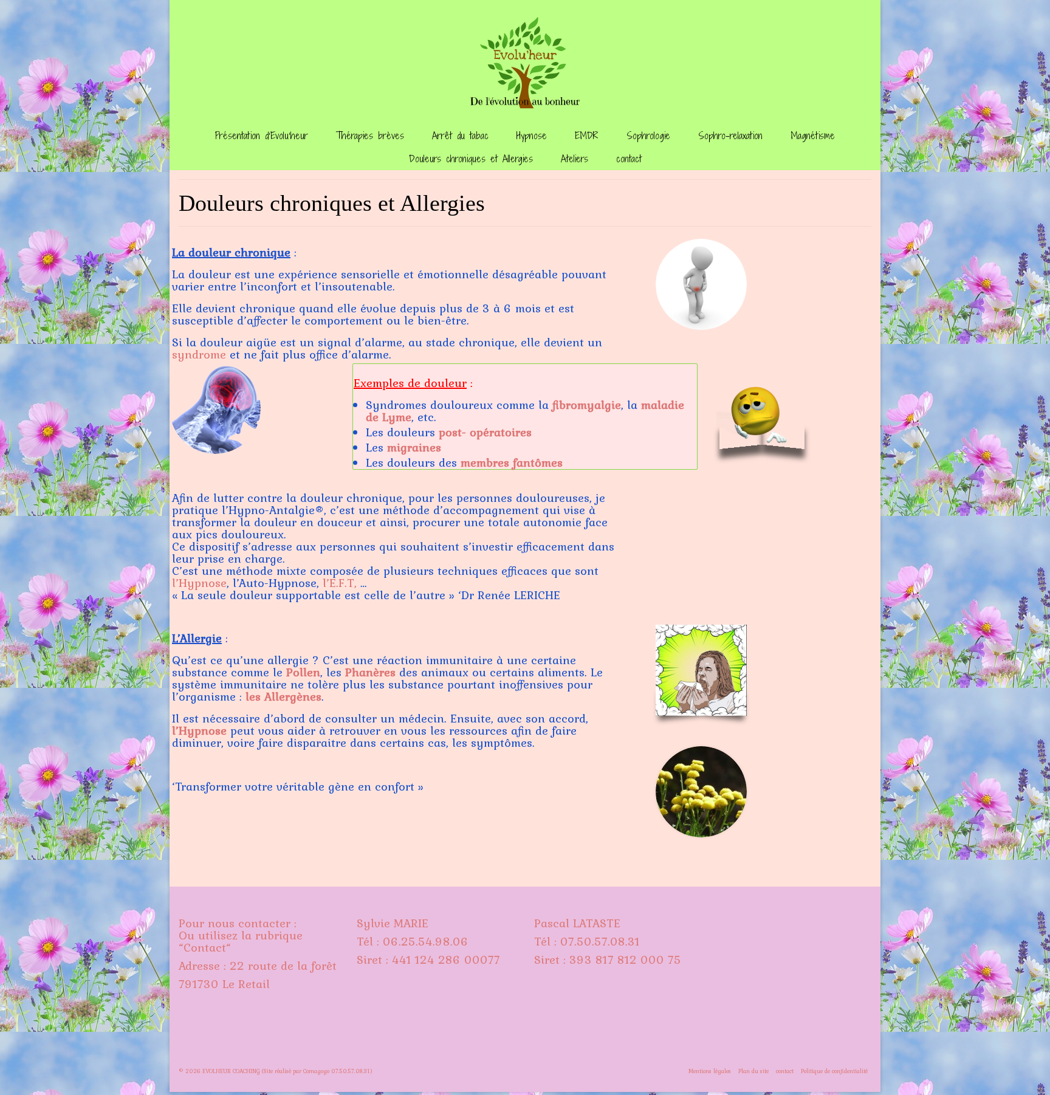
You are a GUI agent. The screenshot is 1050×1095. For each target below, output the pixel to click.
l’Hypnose (199, 583)
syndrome (199, 354)
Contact (205, 947)
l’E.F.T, (338, 583)
